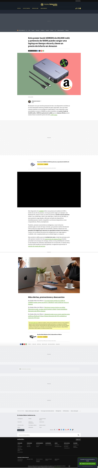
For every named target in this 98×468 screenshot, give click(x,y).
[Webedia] (78, 1)
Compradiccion (67, 448)
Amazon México (44, 8)
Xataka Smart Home (20, 450)
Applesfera (19, 448)
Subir (77, 439)
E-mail (43, 50)
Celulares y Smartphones (31, 422)
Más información (57, 466)
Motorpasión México (57, 460)
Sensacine (38, 444)
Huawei (33, 30)
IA (26, 30)
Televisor (67, 30)
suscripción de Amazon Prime (53, 239)
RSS (66, 429)
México (19, 427)
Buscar (78, 435)
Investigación (20, 418)
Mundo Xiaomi (20, 452)
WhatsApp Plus (58, 410)
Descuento (45, 344)
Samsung (37, 30)
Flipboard (41, 50)
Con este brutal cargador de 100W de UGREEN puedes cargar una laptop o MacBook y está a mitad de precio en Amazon (48, 302)
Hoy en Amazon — (43, 164)
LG (55, 30)
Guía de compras (26, 8)
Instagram (78, 8)
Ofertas (19, 8)
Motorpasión (57, 444)
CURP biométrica (66, 410)
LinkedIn (70, 429)
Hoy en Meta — (42, 336)
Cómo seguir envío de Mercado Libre (47, 410)
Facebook (38, 50)
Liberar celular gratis (74, 410)
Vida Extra (28, 446)
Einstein (51, 30)
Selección (49, 4)
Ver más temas (21, 430)
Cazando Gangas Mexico (42, 419)
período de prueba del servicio (36, 246)
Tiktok (76, 8)
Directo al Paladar (48, 444)
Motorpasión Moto (58, 446)
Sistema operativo (60, 30)
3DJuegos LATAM (30, 459)
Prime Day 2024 (20, 425)
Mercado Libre (35, 8)
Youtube (59, 429)
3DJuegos (28, 444)
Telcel (40, 427)
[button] (36, 101)
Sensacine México (39, 459)
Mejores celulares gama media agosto (32, 410)
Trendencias (66, 444)
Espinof (37, 446)
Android (47, 30)
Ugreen (58, 344)
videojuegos (30, 427)
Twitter (39, 50)
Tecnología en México (32, 425)
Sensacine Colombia (38, 461)
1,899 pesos (53, 115)
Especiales (20, 421)
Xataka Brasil (20, 460)
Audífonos (42, 30)
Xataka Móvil (20, 446)
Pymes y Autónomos (75, 447)
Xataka (19, 444)
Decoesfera (66, 446)
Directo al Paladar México (48, 460)
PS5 (29, 30)
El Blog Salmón (76, 444)
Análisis (29, 418)
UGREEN (41, 211)
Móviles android (42, 425)
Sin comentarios (33, 50)
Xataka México (20, 459)
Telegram (80, 8)
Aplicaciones (41, 421)
